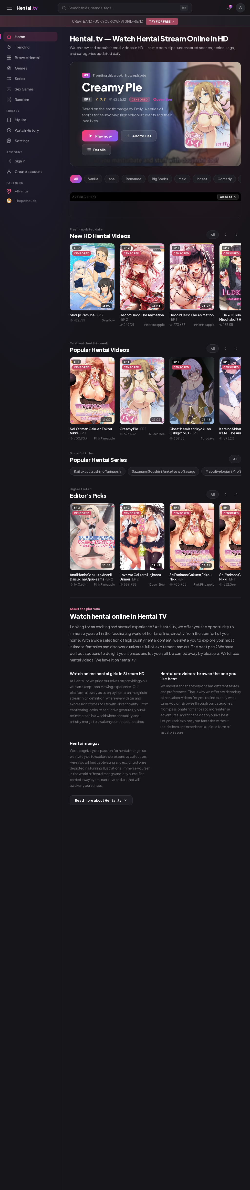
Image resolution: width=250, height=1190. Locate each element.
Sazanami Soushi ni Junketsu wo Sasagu (163, 471)
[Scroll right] (236, 234)
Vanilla (93, 179)
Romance (133, 179)
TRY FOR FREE (160, 21)
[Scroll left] (225, 234)
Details (99, 150)
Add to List (141, 136)
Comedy (225, 179)
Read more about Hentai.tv (98, 800)
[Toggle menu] (9, 7)
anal (112, 179)
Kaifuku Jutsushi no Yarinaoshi (97, 471)
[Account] (240, 7)
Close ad (226, 196)
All (76, 179)
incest (202, 179)
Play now (103, 136)
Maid (182, 179)
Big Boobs (160, 179)
